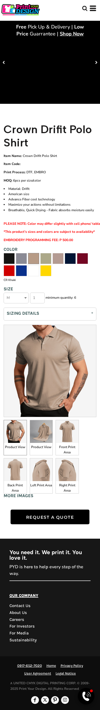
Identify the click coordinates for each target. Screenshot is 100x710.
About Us (18, 612)
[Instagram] (65, 700)
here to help (36, 566)
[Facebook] (35, 700)
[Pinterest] (55, 700)
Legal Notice (66, 673)
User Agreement (37, 673)
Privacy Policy (72, 665)
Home (51, 665)
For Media (19, 633)
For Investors (22, 626)
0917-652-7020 (29, 665)
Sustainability (23, 639)
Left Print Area (41, 485)
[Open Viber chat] (86, 696)
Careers (16, 619)
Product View (15, 447)
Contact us (20, 605)
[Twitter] (45, 700)
